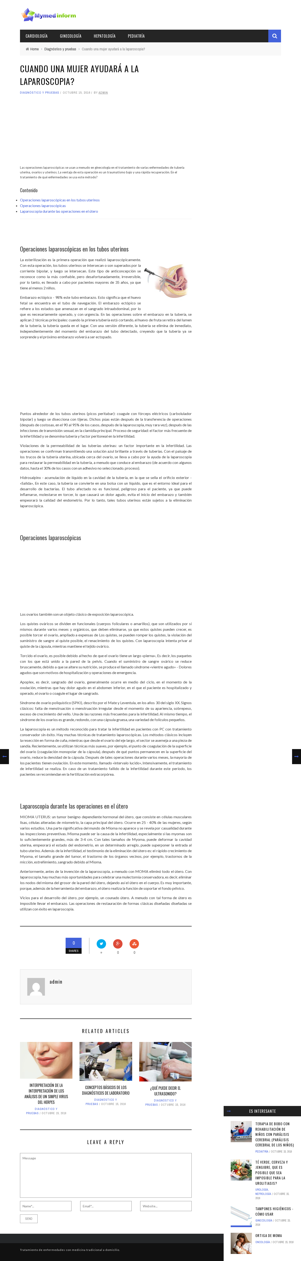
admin (103, 93)
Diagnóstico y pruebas (39, 93)
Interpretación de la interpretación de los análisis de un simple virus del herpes (46, 1093)
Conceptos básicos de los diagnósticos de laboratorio (106, 1090)
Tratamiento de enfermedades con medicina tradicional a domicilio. (70, 1250)
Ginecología (71, 36)
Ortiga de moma (268, 1235)
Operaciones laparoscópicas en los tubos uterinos (60, 200)
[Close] (229, 1111)
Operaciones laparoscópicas (43, 205)
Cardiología (37, 36)
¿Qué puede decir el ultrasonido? (165, 1091)
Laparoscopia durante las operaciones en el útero (59, 211)
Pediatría (136, 36)
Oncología (262, 1242)
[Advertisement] (106, 132)
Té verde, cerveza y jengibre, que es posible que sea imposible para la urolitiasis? (271, 1172)
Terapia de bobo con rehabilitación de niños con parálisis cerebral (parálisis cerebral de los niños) (274, 1134)
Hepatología (105, 36)
